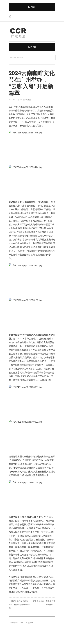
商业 (29, 100)
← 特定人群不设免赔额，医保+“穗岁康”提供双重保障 (19, 604)
